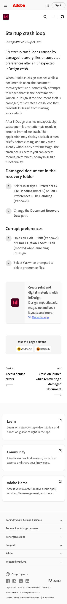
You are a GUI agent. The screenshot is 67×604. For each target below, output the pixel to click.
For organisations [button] (15, 536)
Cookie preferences (29, 592)
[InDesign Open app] (62, 17)
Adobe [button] (9, 553)
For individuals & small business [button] (24, 520)
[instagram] (14, 581)
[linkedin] (27, 581)
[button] (47, 5)
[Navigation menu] (5, 5)
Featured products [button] (16, 561)
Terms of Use (12, 592)
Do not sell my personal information (22, 597)
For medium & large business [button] (22, 528)
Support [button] (10, 545)
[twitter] (21, 581)
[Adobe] (18, 5)
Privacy (45, 587)
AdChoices (49, 597)
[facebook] (8, 581)
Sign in (58, 5)
